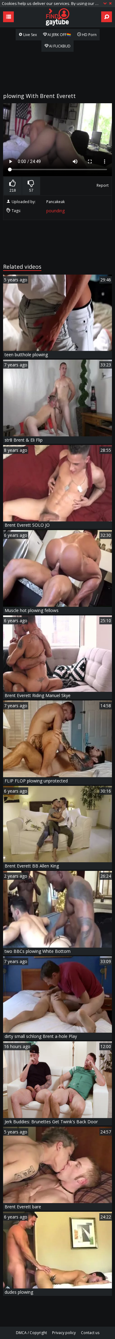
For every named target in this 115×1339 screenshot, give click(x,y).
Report (103, 185)
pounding (55, 211)
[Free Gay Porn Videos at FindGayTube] (57, 17)
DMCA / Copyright (31, 1332)
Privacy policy (64, 1332)
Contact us (90, 1332)
